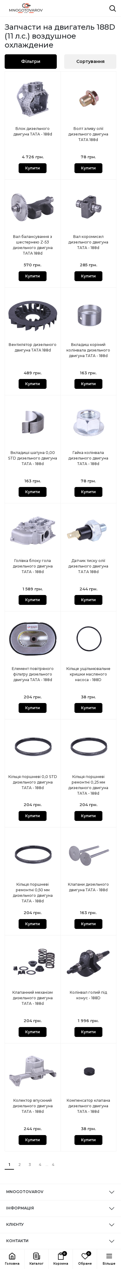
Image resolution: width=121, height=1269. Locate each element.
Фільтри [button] (30, 61)
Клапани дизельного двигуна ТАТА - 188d (88, 887)
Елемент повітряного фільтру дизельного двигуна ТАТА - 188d (33, 674)
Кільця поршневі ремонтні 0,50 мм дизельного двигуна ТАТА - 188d (33, 892)
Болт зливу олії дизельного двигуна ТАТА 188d (88, 134)
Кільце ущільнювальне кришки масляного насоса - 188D (88, 674)
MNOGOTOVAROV (24, 1191)
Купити (32, 168)
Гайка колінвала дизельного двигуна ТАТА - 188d (88, 458)
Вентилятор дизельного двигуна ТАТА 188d (32, 347)
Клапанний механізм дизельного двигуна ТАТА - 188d (32, 998)
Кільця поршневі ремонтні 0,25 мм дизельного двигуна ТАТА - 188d (88, 785)
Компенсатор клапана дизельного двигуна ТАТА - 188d (88, 1106)
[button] (36, 1259)
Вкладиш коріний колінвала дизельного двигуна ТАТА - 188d (88, 350)
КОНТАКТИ (17, 1240)
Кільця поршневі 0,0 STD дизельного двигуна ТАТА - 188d (32, 782)
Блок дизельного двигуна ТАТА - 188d (32, 131)
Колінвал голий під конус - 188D (88, 995)
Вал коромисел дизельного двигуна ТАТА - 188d (88, 242)
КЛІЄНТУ (15, 1224)
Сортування (90, 61)
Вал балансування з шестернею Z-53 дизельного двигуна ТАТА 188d (33, 245)
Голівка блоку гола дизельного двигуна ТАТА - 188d (33, 566)
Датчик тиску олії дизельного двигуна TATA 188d (88, 566)
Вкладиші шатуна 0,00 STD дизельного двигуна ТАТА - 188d (32, 458)
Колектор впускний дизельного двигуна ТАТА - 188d (33, 1106)
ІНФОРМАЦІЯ (20, 1208)
